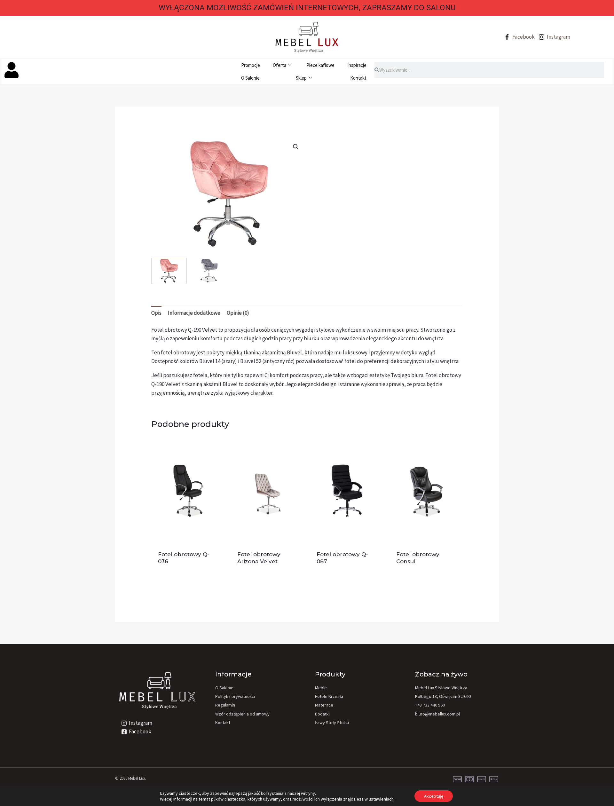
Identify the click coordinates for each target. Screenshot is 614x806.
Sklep (301, 78)
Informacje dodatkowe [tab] (194, 312)
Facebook (523, 36)
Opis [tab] (156, 312)
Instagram (558, 36)
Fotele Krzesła (329, 696)
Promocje (250, 65)
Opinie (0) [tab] (238, 312)
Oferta (279, 65)
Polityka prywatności (235, 696)
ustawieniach (381, 799)
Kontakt (358, 78)
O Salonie (250, 78)
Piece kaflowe (320, 65)
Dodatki (322, 714)
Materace (324, 705)
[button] (296, 147)
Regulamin (225, 705)
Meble (321, 688)
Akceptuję (433, 796)
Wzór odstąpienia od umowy (242, 714)
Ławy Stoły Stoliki (332, 722)
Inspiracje (356, 65)
